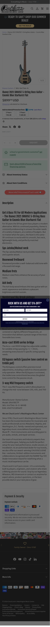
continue (25, 319)
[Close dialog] (48, 300)
